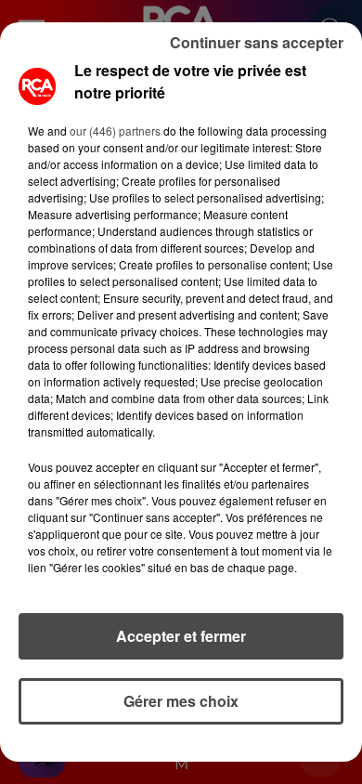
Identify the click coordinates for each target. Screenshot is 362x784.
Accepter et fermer (181, 636)
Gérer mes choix (181, 701)
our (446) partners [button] (115, 130)
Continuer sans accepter (256, 42)
